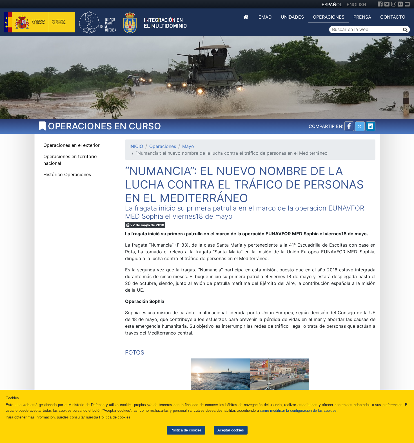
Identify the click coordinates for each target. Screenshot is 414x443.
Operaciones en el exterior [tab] (71, 145)
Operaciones (328, 17)
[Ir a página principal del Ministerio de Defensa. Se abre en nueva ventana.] (40, 22)
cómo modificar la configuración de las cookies (298, 410)
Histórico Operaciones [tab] (67, 174)
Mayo (188, 146)
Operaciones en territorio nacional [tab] (70, 160)
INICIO (136, 146)
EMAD (265, 17)
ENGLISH (356, 4)
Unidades (292, 17)
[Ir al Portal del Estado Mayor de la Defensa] (133, 22)
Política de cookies (186, 430)
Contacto (392, 17)
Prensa (362, 17)
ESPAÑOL (332, 4)
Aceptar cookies (230, 430)
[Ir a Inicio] (246, 17)
